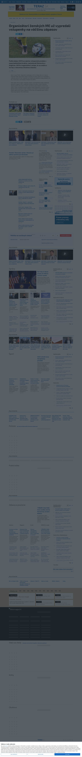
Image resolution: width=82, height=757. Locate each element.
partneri (6, 745)
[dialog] (41, 749)
